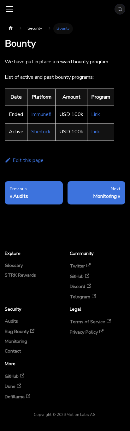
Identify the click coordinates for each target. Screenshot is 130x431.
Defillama (15, 396)
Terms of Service (87, 321)
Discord (77, 286)
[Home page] (11, 28)
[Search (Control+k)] (120, 9)
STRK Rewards (20, 275)
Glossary (14, 265)
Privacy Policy (84, 332)
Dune (10, 386)
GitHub (77, 276)
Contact (13, 351)
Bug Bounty (17, 331)
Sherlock (40, 131)
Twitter (77, 265)
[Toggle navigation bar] (9, 9)
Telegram (80, 296)
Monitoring (16, 341)
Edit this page (28, 160)
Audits (11, 321)
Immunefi (41, 114)
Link (95, 114)
